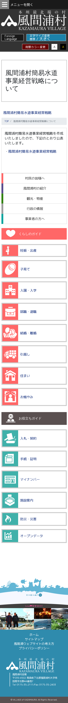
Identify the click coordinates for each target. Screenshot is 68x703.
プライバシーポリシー (34, 648)
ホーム (34, 634)
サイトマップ (34, 639)
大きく (45, 38)
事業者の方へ (35, 218)
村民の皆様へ (35, 178)
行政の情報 (35, 208)
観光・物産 (35, 198)
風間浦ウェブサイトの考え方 (34, 643)
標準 (32, 39)
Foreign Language (11, 37)
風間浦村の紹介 (34, 188)
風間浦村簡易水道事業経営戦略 (27, 112)
